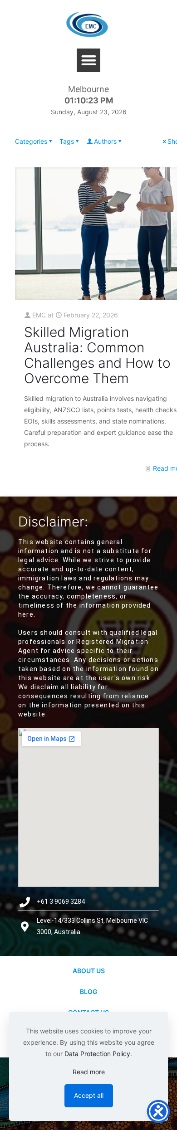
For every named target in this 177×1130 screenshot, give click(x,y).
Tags (66, 141)
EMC (39, 315)
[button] (89, 61)
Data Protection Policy (97, 1053)
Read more (89, 1072)
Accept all (88, 1095)
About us (89, 970)
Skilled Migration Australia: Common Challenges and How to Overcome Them (97, 355)
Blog (89, 991)
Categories (31, 141)
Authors (105, 141)
